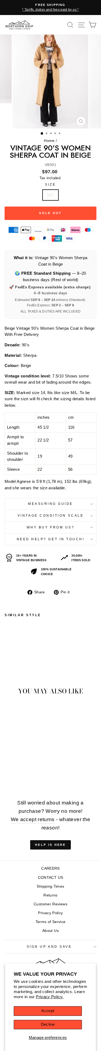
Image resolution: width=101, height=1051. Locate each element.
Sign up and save (49, 946)
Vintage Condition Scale (50, 515)
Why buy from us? (51, 527)
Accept (47, 1011)
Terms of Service (51, 922)
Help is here (50, 844)
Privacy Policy (50, 913)
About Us (50, 931)
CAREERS (50, 868)
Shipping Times (50, 886)
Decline (48, 1024)
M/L (50, 195)
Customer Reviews (50, 904)
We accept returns (33, 819)
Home (49, 141)
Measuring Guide (50, 503)
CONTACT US (50, 878)
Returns (50, 895)
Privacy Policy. (50, 997)
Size (50, 184)
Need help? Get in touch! (51, 539)
